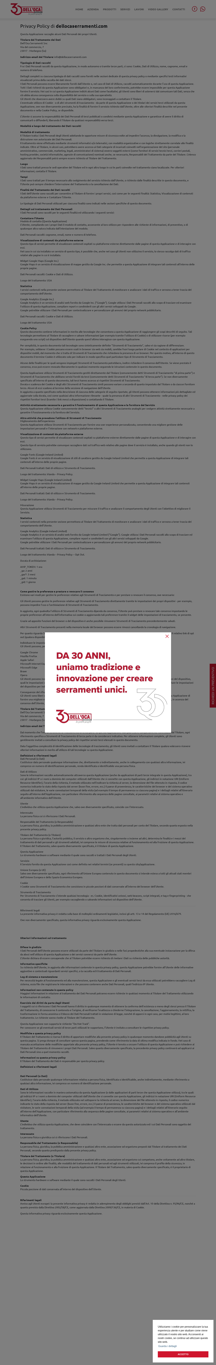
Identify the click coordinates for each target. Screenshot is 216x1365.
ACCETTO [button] (183, 1354)
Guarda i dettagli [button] (167, 1346)
